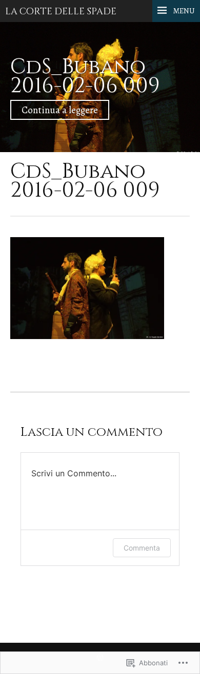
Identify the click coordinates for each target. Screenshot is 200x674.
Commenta (142, 547)
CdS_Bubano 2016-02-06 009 (85, 76)
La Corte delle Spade (60, 12)
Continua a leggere (60, 109)
